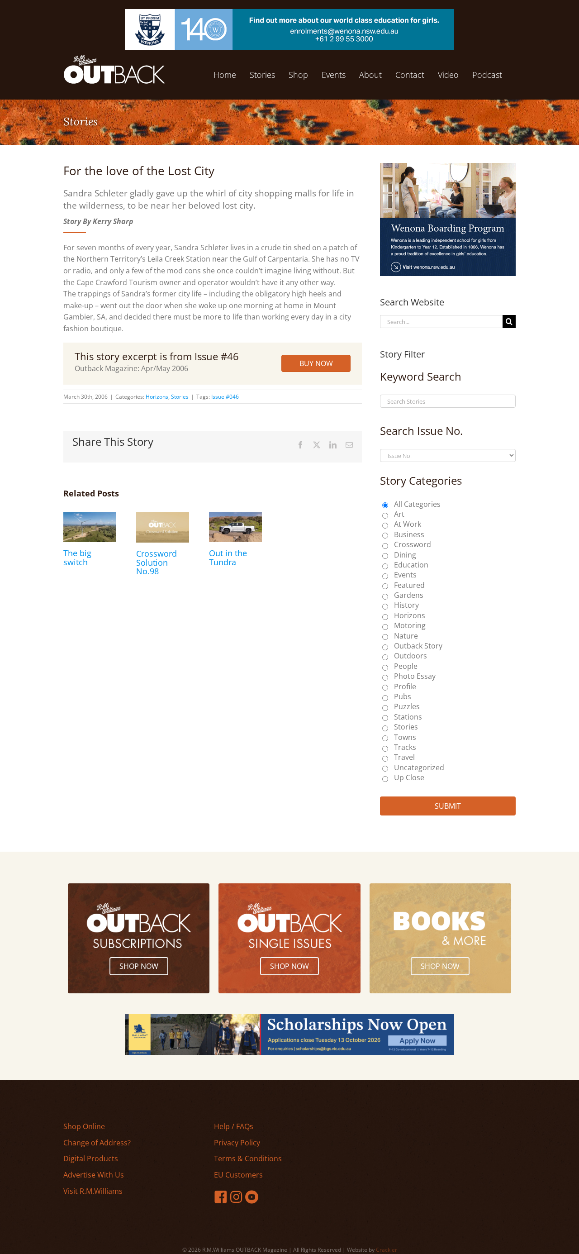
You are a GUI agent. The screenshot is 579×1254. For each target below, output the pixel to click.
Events (405, 575)
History (406, 605)
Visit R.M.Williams (93, 1191)
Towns (405, 737)
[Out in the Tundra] (235, 517)
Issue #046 (225, 397)
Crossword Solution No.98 (156, 562)
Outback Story (418, 646)
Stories (180, 397)
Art (399, 514)
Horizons (157, 397)
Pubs (402, 696)
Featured (409, 585)
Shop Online (84, 1126)
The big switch (77, 557)
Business (409, 534)
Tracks (405, 747)
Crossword (412, 544)
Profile (405, 686)
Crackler (386, 1250)
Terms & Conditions (248, 1158)
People (406, 666)
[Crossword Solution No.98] (162, 517)
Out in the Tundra (228, 557)
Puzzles (407, 706)
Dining (405, 555)
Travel (404, 757)
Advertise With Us (93, 1175)
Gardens (408, 595)
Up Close (409, 777)
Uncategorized (419, 767)
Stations (408, 717)
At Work (407, 524)
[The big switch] (89, 517)
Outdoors (410, 656)
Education (411, 565)
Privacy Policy (237, 1143)
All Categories (417, 504)
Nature (406, 636)
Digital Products (90, 1158)
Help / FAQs (233, 1126)
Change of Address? (97, 1143)
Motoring (410, 625)
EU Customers (238, 1175)
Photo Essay (415, 676)
